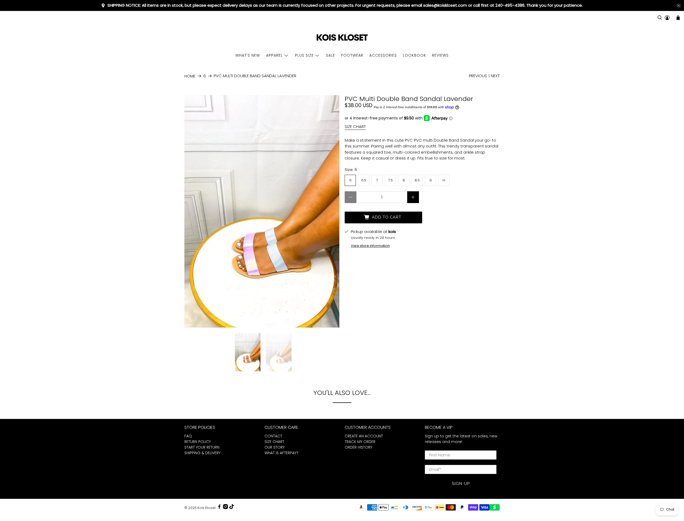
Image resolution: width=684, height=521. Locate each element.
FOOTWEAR (352, 55)
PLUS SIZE (304, 55)
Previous (478, 76)
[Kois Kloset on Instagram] (225, 508)
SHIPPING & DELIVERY (202, 453)
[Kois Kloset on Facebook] (219, 508)
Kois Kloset (206, 508)
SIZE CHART (355, 126)
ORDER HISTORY (358, 447)
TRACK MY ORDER (360, 441)
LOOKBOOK (414, 55)
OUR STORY (275, 447)
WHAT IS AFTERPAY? (281, 453)
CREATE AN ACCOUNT (364, 436)
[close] (678, 5)
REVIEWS (440, 55)
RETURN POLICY (197, 441)
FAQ (188, 436)
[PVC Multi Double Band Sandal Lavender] (261, 211)
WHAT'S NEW (247, 55)
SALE (330, 55)
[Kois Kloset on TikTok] (231, 508)
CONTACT (273, 436)
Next (495, 76)
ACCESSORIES (383, 55)
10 (443, 180)
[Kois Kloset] (342, 38)
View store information (370, 245)
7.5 (390, 180)
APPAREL (274, 55)
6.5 (363, 180)
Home (189, 76)
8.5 (417, 180)
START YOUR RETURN (201, 447)
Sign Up (461, 483)
